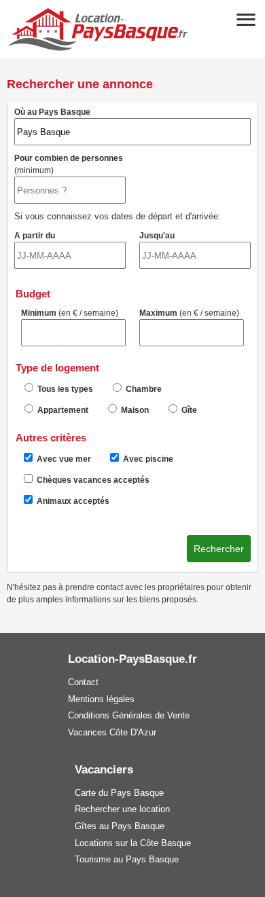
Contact (83, 682)
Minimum (69, 313)
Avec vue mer (63, 459)
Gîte (188, 410)
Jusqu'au (157, 235)
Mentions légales (101, 699)
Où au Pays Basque (52, 112)
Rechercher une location (122, 809)
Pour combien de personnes (68, 164)
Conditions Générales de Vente (129, 715)
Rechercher (219, 548)
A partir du (34, 235)
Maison (134, 410)
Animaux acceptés (72, 501)
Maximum (189, 313)
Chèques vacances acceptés (92, 480)
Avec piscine (147, 459)
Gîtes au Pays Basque (119, 826)
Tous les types (64, 389)
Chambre (143, 389)
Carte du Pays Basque (119, 793)
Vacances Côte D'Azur (112, 732)
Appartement (61, 410)
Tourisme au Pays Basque (127, 859)
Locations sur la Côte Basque (133, 843)
